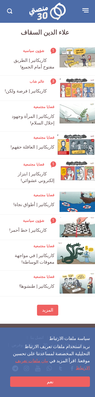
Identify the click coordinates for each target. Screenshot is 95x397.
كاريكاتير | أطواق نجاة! (33, 204)
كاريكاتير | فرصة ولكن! (26, 91)
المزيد (47, 310)
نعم (50, 381)
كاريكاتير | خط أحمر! (28, 230)
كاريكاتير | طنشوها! (36, 286)
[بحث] (9, 11)
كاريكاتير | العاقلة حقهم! (32, 147)
